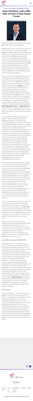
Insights (6, 350)
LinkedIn (29, 388)
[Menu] (30, 3)
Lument (20, 85)
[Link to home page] (4, 2)
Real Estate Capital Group (9, 106)
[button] (27, 366)
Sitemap (23, 388)
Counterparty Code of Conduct (15, 389)
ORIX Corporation (17, 277)
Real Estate (13, 350)
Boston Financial (24, 106)
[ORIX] (12, 375)
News (29, 350)
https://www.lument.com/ (9, 337)
